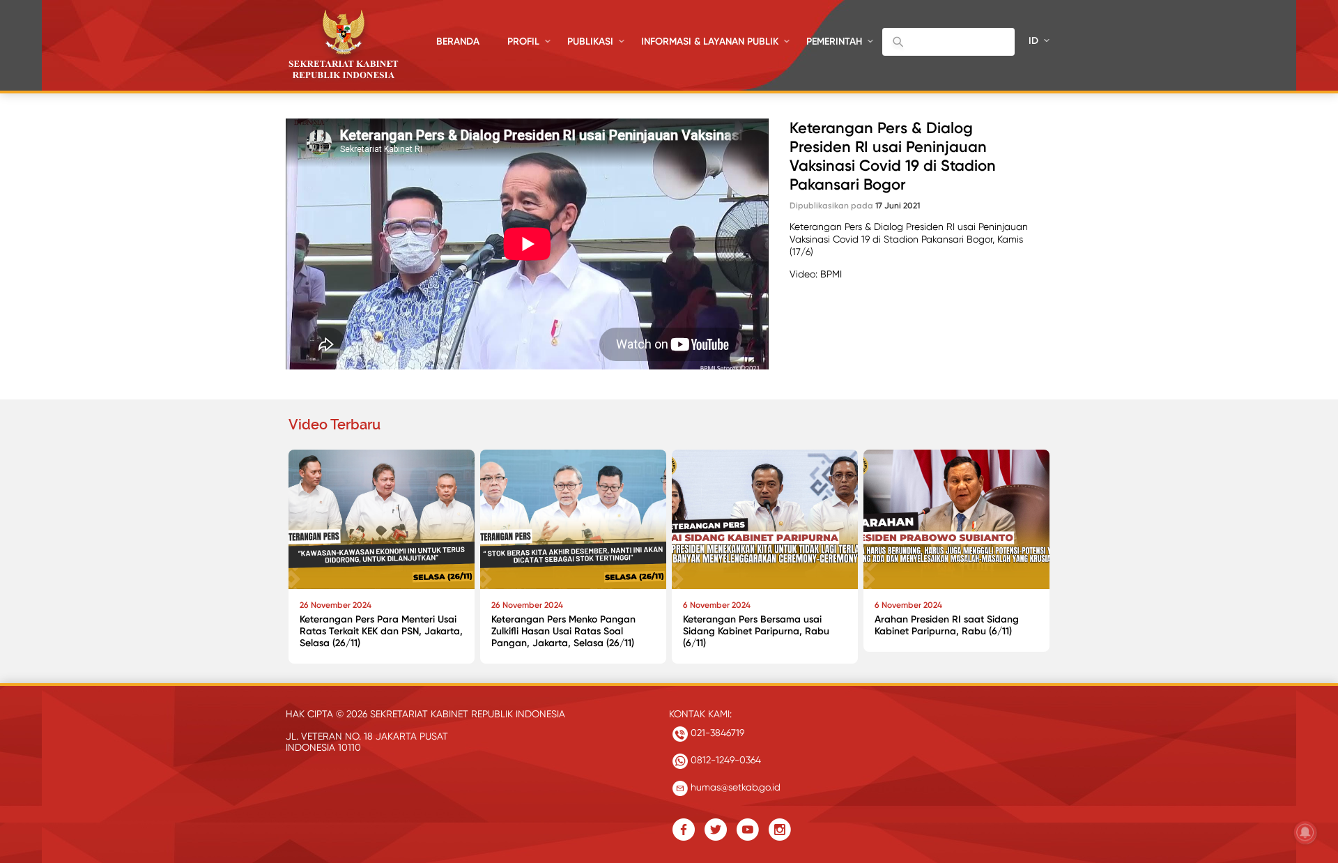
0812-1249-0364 (724, 759)
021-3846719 (716, 732)
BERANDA (457, 41)
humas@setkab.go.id (734, 787)
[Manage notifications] (1305, 832)
